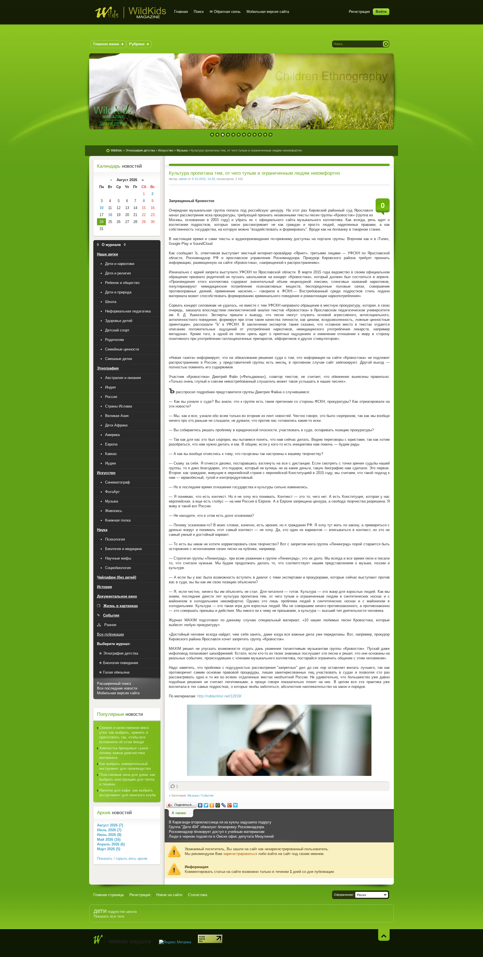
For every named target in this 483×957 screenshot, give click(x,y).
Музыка (193, 795)
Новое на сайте (169, 895)
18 (110, 215)
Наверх (384, 935)
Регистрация (359, 12)
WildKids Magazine (130, 12)
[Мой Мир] (218, 805)
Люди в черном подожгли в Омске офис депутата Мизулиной (221, 836)
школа (131, 911)
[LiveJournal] (224, 805)
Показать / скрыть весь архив (122, 858)
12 (270, 135)
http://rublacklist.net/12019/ (219, 696)
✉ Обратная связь (225, 12)
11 (265, 135)
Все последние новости (117, 688)
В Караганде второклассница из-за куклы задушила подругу (220, 822)
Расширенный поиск (114, 683)
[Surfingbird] (235, 805)
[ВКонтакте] (200, 805)
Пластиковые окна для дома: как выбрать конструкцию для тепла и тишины (127, 779)
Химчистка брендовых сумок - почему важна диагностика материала (124, 753)
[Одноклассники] (212, 805)
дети (100, 910)
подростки (116, 911)
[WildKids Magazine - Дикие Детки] (98, 939)
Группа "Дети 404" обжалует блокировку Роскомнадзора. (217, 827)
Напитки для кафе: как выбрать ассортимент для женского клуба (127, 792)
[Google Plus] (230, 805)
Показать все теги (109, 916)
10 (260, 135)
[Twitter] (206, 805)
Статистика (197, 895)
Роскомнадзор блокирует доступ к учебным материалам (216, 832)
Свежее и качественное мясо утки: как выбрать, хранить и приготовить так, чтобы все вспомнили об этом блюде (124, 735)
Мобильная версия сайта (268, 12)
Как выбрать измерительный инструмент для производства (125, 766)
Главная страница (108, 895)
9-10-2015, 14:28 (203, 179)
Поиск (199, 12)
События (207, 795)
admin (183, 179)
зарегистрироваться (240, 854)
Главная (181, 12)
